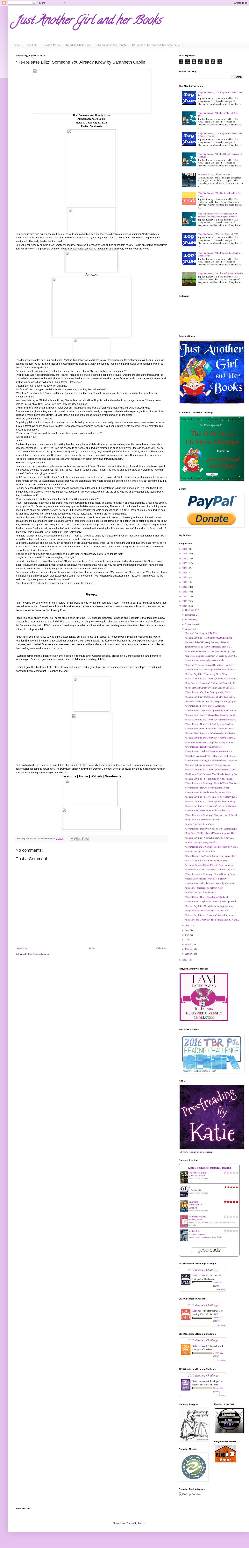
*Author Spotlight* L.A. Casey (199, 824)
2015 (185, 600)
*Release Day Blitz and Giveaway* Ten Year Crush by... (211, 801)
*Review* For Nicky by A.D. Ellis (201, 632)
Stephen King (196, 1190)
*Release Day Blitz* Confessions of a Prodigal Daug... (210, 696)
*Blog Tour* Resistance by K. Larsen (202, 819)
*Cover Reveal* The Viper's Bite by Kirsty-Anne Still (210, 855)
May (187, 934)
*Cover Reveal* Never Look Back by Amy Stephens (209, 723)
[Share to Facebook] (83, 839)
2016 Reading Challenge (203, 1340)
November (190, 614)
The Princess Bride (197, 1172)
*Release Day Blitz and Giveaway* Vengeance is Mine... (211, 769)
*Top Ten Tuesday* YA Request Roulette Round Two (220, 93)
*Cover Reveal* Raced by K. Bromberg (203, 746)
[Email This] (72, 839)
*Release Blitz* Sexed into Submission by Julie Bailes (210, 733)
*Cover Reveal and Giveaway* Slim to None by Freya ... (211, 874)
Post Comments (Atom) (39, 953)
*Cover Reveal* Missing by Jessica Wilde (204, 660)
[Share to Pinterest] (87, 839)
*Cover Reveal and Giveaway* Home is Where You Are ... (212, 783)
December (190, 609)
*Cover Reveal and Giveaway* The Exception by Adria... (211, 846)
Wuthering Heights (197, 1216)
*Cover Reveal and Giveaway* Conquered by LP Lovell (211, 814)
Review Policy (51, 44)
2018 (185, 586)
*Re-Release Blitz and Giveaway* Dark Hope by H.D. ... (211, 869)
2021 (185, 572)
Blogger (141, 1522)
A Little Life (194, 1231)
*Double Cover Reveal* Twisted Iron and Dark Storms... (211, 755)
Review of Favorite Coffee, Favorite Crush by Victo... (209, 864)
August (189, 628)
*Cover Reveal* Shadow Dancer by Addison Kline (208, 751)
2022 (185, 567)
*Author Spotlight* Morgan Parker (201, 842)
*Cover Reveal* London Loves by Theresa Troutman (209, 728)
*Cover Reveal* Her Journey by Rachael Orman (207, 787)
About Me (32, 44)
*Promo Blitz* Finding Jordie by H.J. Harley (205, 878)
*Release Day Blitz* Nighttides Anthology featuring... (210, 905)
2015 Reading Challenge (203, 1375)
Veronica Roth (196, 1204)
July (187, 925)
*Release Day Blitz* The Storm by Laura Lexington (208, 637)
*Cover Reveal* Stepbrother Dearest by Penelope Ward (210, 901)
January (189, 953)
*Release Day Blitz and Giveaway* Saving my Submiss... (211, 805)
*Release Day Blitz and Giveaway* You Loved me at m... (211, 678)
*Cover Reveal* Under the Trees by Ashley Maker (208, 792)
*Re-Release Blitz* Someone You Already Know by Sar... (211, 773)
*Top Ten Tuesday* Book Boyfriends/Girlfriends (220, 273)
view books (221, 1289)
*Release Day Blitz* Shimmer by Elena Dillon (206, 674)
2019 (185, 582)
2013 (185, 959)
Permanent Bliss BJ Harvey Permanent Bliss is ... (207, 642)
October (189, 619)
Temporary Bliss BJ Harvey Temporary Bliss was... (208, 646)
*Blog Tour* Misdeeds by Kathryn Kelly (204, 887)
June (187, 930)
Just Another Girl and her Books (88, 21)
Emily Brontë (196, 1219)
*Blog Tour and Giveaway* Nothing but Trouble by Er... (211, 682)
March (188, 944)
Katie (194, 1275)
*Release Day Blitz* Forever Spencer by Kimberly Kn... (211, 796)
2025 (185, 553)
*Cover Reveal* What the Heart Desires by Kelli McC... (211, 883)
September (190, 624)
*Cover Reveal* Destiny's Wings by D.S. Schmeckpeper (211, 828)
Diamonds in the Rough (111, 44)
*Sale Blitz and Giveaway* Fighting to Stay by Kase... (210, 742)
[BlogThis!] (76, 839)
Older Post (161, 948)
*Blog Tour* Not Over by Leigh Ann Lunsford (206, 910)
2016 (185, 596)
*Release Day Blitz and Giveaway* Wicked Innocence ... (211, 914)
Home (16, 44)
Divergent (193, 1201)
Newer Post (22, 948)
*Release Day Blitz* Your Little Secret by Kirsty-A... (209, 837)
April (188, 939)
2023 (185, 562)
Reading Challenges (78, 44)
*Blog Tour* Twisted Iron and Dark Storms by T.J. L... (210, 664)
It (189, 1187)
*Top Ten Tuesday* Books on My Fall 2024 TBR (218, 114)
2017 (185, 591)
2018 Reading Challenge (203, 1305)
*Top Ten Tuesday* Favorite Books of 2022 (218, 233)
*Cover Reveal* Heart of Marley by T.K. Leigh (206, 896)
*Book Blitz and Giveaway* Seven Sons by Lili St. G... (210, 687)
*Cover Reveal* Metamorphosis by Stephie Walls (208, 810)
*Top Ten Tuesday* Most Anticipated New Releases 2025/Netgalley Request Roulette (217, 215)
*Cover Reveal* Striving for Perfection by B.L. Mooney (211, 760)
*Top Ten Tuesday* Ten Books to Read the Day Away (220, 194)
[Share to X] (79, 839)
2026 (185, 548)
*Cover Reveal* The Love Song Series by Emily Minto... (211, 710)
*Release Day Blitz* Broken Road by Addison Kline (209, 778)
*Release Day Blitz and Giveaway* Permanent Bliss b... (210, 719)
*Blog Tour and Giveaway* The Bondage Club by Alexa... (212, 919)
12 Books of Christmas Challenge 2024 (156, 44)
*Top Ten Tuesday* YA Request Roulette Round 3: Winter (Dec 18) (220, 134)
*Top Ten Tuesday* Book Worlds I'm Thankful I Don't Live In (220, 254)
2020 (185, 577)
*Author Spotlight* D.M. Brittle (200, 851)
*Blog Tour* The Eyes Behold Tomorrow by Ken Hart (210, 833)
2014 (185, 605)
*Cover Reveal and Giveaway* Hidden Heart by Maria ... (211, 669)
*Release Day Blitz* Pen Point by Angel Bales (206, 860)
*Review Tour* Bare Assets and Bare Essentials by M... (211, 714)
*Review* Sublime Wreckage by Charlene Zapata (207, 764)
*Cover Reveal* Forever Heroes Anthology (205, 705)
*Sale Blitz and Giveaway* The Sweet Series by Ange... (211, 651)
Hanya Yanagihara (198, 1234)
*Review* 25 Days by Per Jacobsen (214, 174)
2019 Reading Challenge (203, 1270)
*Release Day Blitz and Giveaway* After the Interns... (210, 737)
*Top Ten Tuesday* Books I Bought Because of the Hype (220, 155)
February (189, 948)
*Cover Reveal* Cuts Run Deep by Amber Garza (207, 692)
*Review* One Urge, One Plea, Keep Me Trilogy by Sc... (211, 701)
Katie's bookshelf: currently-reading (209, 1168)
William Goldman (198, 1175)
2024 (185, 558)
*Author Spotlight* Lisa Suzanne (200, 892)
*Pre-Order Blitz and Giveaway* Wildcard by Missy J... (211, 655)
